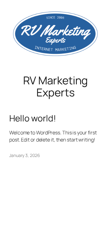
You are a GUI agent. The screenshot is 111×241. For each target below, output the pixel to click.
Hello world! (32, 118)
